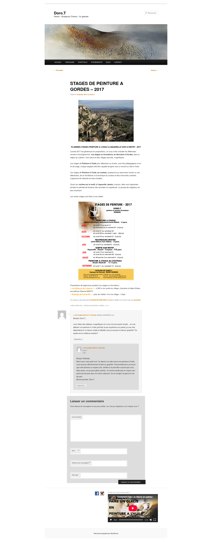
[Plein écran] (154, 520)
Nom (75, 451)
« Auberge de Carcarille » (81, 294)
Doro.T (60, 12)
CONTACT (118, 62)
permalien (137, 300)
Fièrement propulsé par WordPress (106, 533)
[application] (133, 508)
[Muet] (151, 520)
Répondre (78, 339)
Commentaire (76, 417)
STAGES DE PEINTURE (98, 300)
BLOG (108, 62)
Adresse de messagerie (81, 463)
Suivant (154, 70)
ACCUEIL (58, 62)
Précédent (58, 70)
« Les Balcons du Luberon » (82, 288)
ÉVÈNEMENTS (96, 62)
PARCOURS (69, 62)
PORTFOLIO (82, 62)
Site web (75, 475)
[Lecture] (111, 520)
